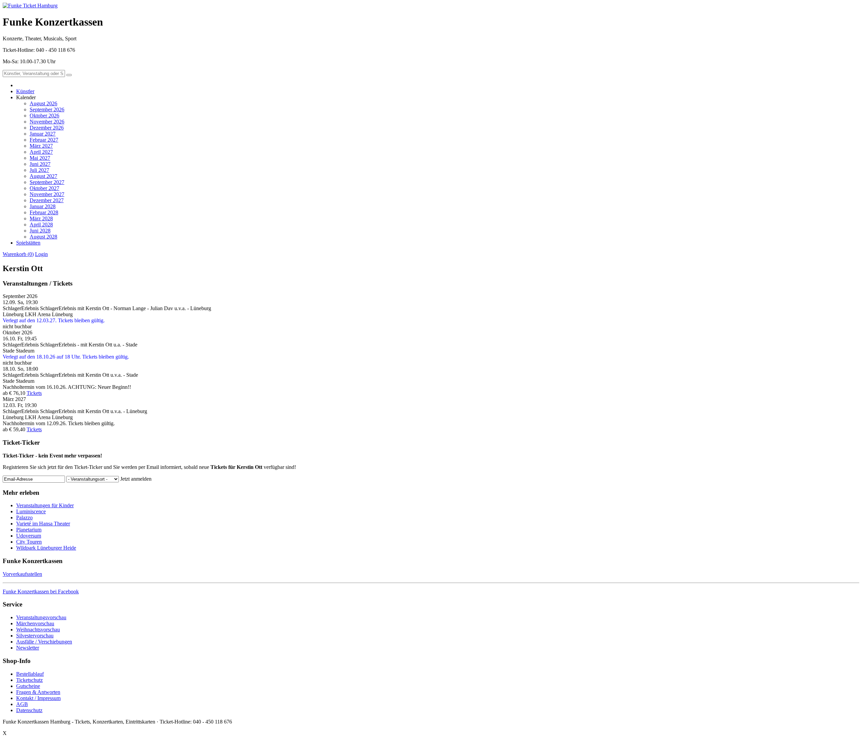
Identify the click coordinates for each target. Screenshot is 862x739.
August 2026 (43, 103)
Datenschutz (29, 710)
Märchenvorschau (35, 623)
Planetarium (28, 529)
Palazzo (24, 517)
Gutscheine (28, 686)
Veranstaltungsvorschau (41, 617)
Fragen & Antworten (38, 692)
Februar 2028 (44, 212)
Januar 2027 (43, 134)
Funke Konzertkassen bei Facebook (41, 591)
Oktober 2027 (44, 188)
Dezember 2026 (47, 128)
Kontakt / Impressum (38, 698)
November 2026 (47, 121)
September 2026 (47, 109)
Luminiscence (31, 511)
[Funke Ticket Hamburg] (30, 5)
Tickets (34, 393)
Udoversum (28, 536)
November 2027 (47, 194)
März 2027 (41, 146)
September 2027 (47, 182)
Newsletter (27, 648)
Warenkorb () (18, 254)
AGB (22, 704)
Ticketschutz (29, 680)
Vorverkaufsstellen (22, 574)
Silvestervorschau (35, 635)
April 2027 (41, 152)
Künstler (25, 91)
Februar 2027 (44, 140)
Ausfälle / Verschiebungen (44, 641)
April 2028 (41, 224)
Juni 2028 (40, 230)
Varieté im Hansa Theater (43, 523)
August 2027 (43, 176)
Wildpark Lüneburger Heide (46, 548)
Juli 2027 (39, 170)
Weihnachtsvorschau (38, 629)
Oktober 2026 (44, 115)
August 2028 (43, 236)
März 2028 (41, 218)
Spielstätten (28, 243)
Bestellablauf (30, 674)
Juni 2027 (40, 164)
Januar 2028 (43, 206)
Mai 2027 (40, 158)
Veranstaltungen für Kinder (45, 505)
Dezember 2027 (47, 200)
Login (41, 254)
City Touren (29, 542)
